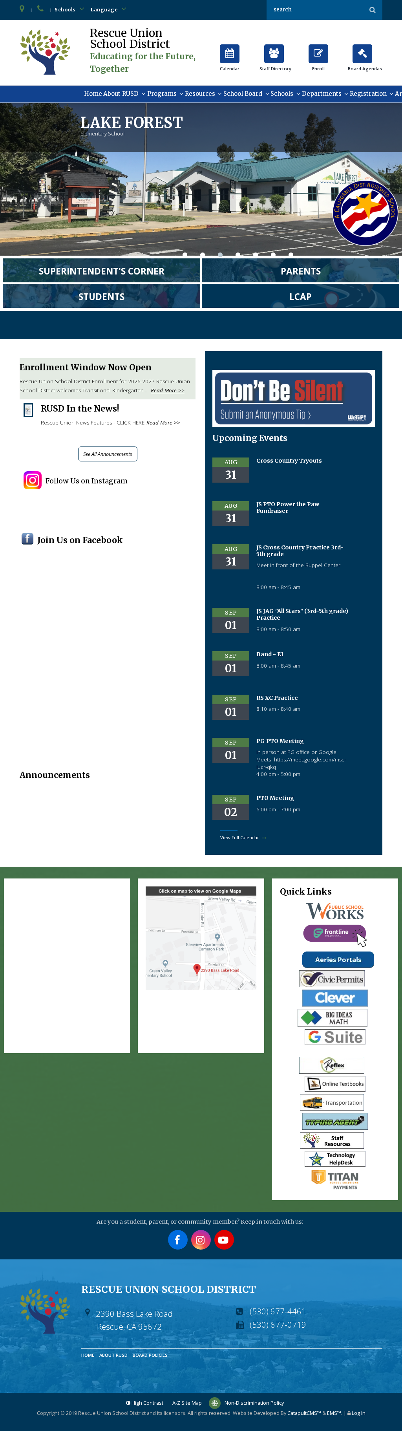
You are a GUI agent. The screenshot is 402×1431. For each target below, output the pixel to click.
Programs (162, 93)
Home (93, 93)
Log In (358, 1412)
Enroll (318, 50)
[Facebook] (178, 1240)
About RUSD (121, 93)
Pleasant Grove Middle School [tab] (291, 256)
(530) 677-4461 (278, 1311)
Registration (368, 93)
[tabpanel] (201, 179)
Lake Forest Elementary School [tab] (220, 256)
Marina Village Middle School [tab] (273, 256)
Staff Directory (274, 50)
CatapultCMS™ (304, 1412)
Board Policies (150, 1355)
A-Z (187, 1402)
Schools (66, 10)
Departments (322, 93)
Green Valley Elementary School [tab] (185, 256)
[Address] (22, 10)
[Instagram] (201, 1240)
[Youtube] (224, 1240)
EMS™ (334, 1412)
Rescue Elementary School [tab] (255, 256)
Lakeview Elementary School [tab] (238, 256)
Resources (200, 93)
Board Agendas (362, 50)
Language (105, 10)
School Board (242, 93)
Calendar (229, 50)
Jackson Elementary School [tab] (202, 256)
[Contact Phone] (41, 10)
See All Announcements (107, 453)
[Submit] (372, 10)
